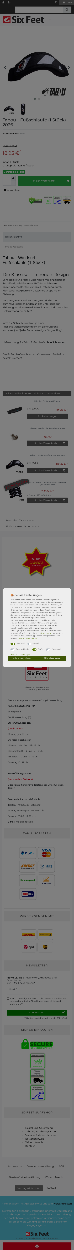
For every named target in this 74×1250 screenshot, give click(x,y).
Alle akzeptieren (22, 658)
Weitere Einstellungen (20, 655)
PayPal (41, 649)
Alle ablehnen (52, 658)
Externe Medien (23, 649)
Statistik (35, 643)
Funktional (56, 649)
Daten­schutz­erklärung (28, 638)
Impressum (46, 633)
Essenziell (20, 643)
